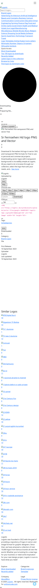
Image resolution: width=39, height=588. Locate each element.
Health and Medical (30, 26)
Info (3, 228)
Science (4, 33)
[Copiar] (2, 218)
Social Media (21, 33)
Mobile (16, 31)
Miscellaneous (7, 31)
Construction (19, 21)
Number (13, 43)
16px (4, 190)
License (35, 579)
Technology (20, 36)
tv (2, 223)
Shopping (12, 33)
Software (29, 33)
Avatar (22, 41)
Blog (8, 579)
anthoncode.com (10, 584)
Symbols (13, 46)
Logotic (10, 582)
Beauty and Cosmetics (10, 18)
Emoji (35, 21)
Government (17, 26)
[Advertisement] (19, 285)
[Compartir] (2, 121)
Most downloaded (8, 569)
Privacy (23, 579)
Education (29, 21)
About (3, 579)
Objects (20, 43)
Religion (33, 31)
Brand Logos (6, 13)
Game (9, 26)
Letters (33, 41)
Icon (9, 28)
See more (15, 169)
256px (34, 190)
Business (22, 18)
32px (15, 190)
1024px (11, 193)
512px (4, 193)
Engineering (6, 23)
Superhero (11, 36)
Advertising (6, 15)
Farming (14, 23)
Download (18, 196)
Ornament (27, 43)
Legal (13, 28)
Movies (22, 31)
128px (27, 190)
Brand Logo (25, 569)
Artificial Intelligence (29, 15)
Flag (26, 23)
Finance (21, 23)
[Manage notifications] (34, 584)
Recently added (7, 571)
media (5, 223)
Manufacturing (21, 28)
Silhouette (5, 46)
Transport (29, 36)
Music (27, 31)
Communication (7, 21)
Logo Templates (7, 41)
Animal (17, 41)
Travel (3, 38)
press (10, 223)
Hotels (4, 28)
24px (10, 190)
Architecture (16, 15)
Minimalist (5, 43)
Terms (28, 579)
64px (21, 190)
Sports (4, 36)
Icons (27, 41)
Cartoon (29, 18)
